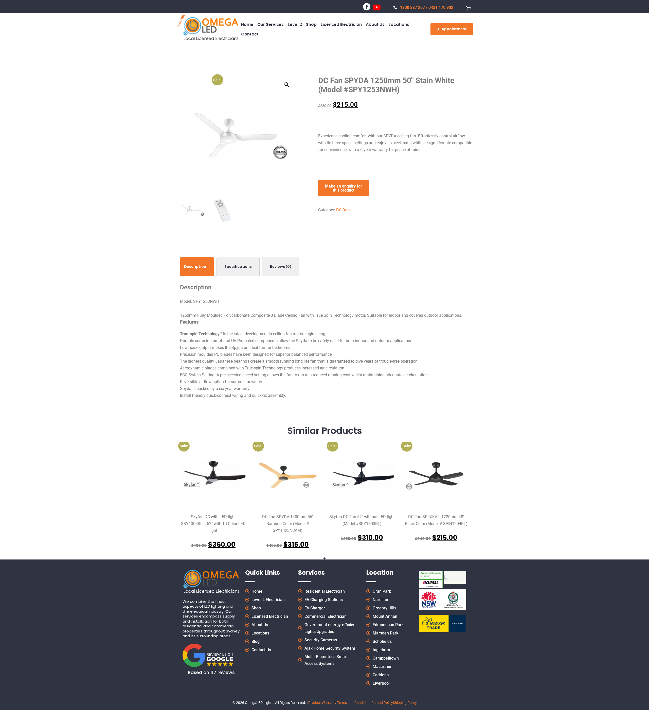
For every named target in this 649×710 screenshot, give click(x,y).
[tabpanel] (213, 495)
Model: (186, 301)
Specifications (238, 266)
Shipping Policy (405, 703)
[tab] (197, 266)
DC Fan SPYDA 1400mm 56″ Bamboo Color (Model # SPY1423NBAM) (287, 523)
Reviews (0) (281, 266)
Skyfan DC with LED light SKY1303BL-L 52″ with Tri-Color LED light (213, 523)
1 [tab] (324, 558)
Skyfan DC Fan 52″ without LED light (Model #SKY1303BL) (362, 520)
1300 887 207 (412, 7)
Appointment (454, 28)
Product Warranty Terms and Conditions (339, 703)
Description (195, 266)
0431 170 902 (440, 7)
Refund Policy (382, 703)
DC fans (343, 210)
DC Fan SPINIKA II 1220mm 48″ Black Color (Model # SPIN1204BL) (436, 520)
